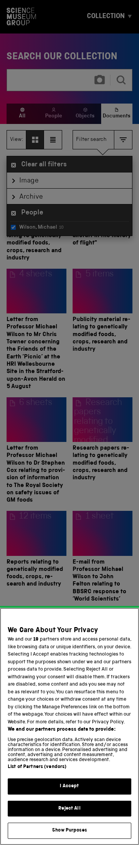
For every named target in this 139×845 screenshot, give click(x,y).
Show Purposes (69, 830)
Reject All (69, 808)
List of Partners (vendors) (37, 767)
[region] (69, 726)
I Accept (69, 786)
